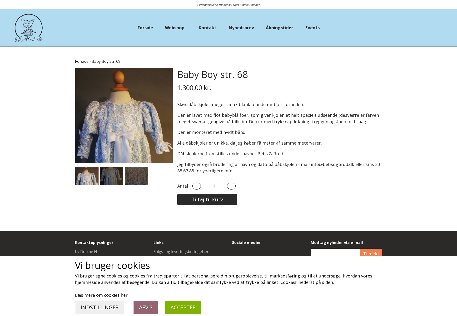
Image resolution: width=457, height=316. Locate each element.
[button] (196, 186)
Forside (145, 27)
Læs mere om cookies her (101, 295)
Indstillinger (100, 307)
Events (312, 27)
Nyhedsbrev (241, 27)
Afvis (146, 307)
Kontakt (207, 27)
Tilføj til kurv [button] (207, 199)
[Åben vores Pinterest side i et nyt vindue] (259, 254)
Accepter (183, 307)
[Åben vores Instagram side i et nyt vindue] (248, 254)
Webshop (174, 27)
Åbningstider (279, 27)
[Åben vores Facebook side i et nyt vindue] (236, 254)
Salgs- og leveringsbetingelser (181, 251)
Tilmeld (371, 254)
